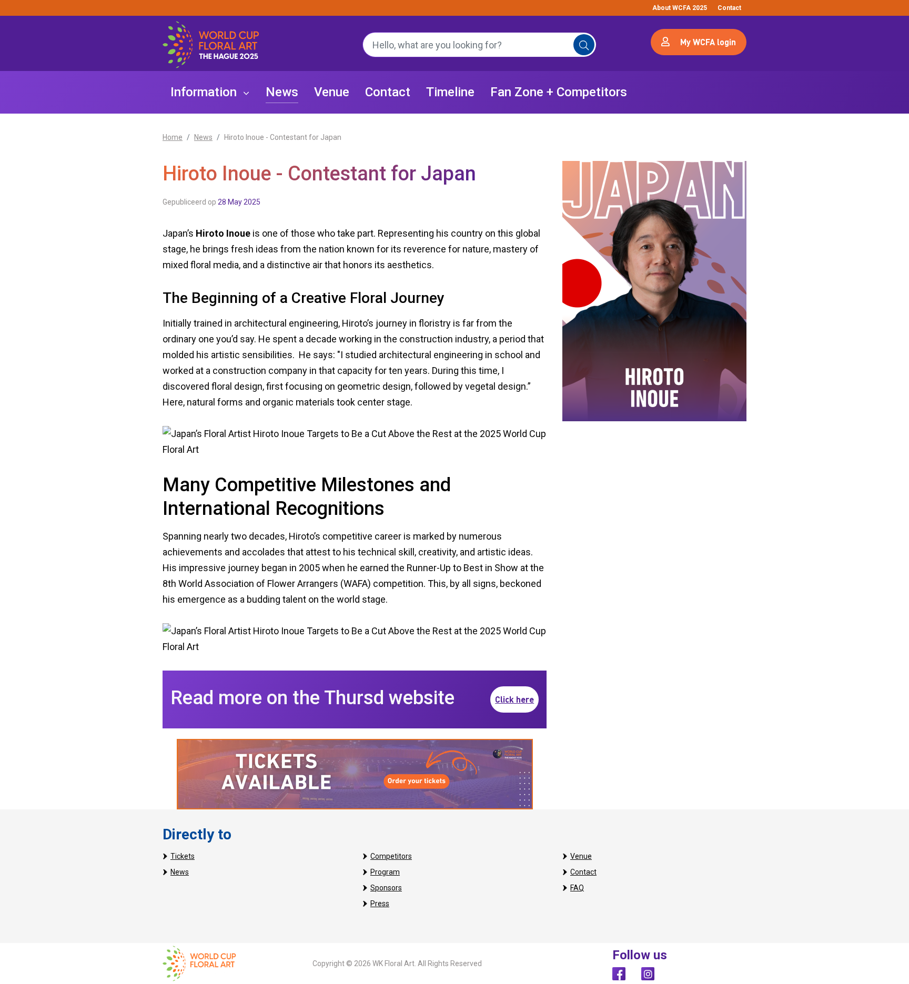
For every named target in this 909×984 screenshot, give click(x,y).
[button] (210, 92)
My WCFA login (708, 41)
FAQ (577, 888)
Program (385, 872)
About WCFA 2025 (679, 8)
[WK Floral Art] (211, 44)
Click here (514, 699)
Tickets (182, 856)
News (203, 137)
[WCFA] (199, 963)
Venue (581, 856)
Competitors (391, 856)
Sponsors (386, 888)
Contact (729, 8)
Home (173, 137)
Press (379, 903)
